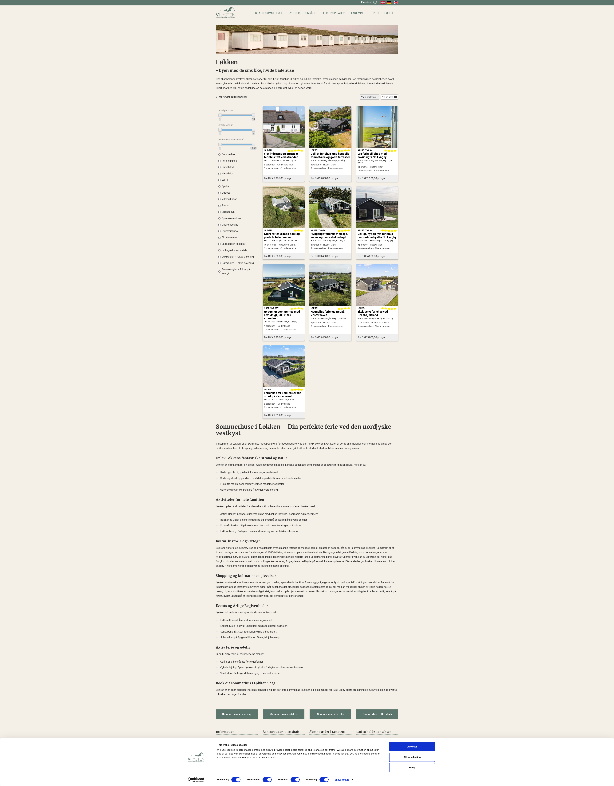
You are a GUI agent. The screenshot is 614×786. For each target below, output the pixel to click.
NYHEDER (294, 13)
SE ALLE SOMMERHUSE (269, 13)
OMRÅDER (311, 13)
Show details (342, 779)
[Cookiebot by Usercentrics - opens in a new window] (196, 779)
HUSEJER (389, 13)
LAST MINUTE (359, 13)
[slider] (220, 115)
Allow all (412, 746)
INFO (376, 13)
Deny (412, 767)
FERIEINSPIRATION (334, 13)
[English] (396, 3)
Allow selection (412, 757)
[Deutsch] (389, 3)
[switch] (267, 779)
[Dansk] (383, 3)
